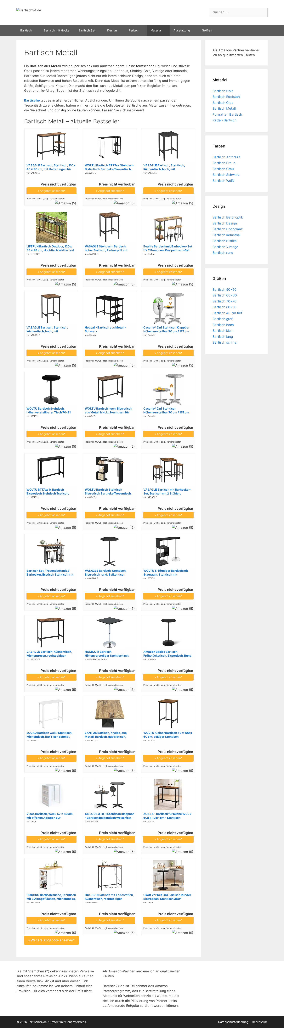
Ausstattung (181, 30)
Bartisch (26, 30)
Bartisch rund (223, 253)
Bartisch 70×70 (224, 301)
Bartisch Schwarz (226, 175)
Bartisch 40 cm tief (227, 313)
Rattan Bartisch (224, 120)
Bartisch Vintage (225, 247)
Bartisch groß (223, 319)
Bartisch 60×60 (225, 295)
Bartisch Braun (224, 163)
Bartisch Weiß (223, 181)
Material (156, 30)
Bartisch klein (223, 331)
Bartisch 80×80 (224, 307)
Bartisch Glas (223, 103)
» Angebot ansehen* (51, 191)
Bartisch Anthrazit (226, 157)
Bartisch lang (223, 337)
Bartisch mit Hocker (57, 30)
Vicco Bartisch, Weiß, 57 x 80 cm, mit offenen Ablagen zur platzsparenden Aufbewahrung (50, 816)
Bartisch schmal (225, 342)
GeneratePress (75, 1022)
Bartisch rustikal (225, 241)
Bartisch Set (86, 30)
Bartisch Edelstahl (227, 97)
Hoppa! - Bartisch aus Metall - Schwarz (105, 329)
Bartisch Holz (223, 91)
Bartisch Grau (223, 169)
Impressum (260, 1022)
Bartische (32, 100)
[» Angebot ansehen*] (51, 160)
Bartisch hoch (223, 325)
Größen (207, 30)
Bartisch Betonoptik (228, 217)
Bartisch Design (225, 223)
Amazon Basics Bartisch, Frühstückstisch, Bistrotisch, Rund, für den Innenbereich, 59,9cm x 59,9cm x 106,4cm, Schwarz (167, 654)
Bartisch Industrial (227, 235)
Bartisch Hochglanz (228, 229)
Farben (134, 30)
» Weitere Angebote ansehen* (51, 940)
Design (112, 30)
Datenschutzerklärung (233, 1022)
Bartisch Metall (224, 108)
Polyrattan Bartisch (227, 114)
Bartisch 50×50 (224, 289)
